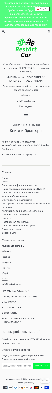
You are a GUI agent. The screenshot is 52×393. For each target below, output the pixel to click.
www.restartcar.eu (35, 379)
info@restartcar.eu (26, 101)
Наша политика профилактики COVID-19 (23, 189)
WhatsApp (26, 95)
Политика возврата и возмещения (20, 192)
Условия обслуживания (14, 196)
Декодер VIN (9, 232)
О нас (5, 181)
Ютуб (5, 273)
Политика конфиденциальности (19, 185)
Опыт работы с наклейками (17, 200)
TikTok (4, 278)
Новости (6, 218)
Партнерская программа (15, 221)
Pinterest (6, 267)
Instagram (6, 262)
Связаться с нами (11, 229)
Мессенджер (26, 106)
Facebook (6, 256)
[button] (42, 9)
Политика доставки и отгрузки (18, 225)
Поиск (5, 178)
